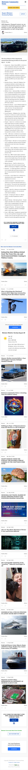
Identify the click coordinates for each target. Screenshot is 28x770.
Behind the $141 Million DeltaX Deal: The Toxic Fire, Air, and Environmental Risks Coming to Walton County (13, 255)
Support (23, 14)
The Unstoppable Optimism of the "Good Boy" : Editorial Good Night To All (13, 564)
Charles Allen (4, 281)
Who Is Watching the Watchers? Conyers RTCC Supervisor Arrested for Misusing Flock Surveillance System (13, 293)
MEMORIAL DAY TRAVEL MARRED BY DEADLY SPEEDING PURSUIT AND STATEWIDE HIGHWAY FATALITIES (13, 496)
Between (3, 249)
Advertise (15, 327)
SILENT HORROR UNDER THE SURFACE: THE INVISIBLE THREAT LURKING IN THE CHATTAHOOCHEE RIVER (13, 461)
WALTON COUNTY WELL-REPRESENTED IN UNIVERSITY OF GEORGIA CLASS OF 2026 (12, 681)
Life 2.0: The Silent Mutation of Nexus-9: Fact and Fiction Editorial (14, 530)
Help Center (17, 762)
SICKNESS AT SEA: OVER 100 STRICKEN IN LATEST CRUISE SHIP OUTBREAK (13, 612)
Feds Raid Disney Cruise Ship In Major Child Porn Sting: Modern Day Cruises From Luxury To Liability (13, 646)
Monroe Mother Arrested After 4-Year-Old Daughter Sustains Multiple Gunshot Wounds (13, 359)
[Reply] (6, 239)
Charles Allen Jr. (8, 32)
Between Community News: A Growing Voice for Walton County (13, 393)
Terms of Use (11, 766)
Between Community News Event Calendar (11, 730)
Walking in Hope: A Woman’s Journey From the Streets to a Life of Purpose (13, 426)
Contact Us (10, 762)
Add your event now (14, 733)
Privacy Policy (17, 766)
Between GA (4, 21)
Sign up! (14, 226)
